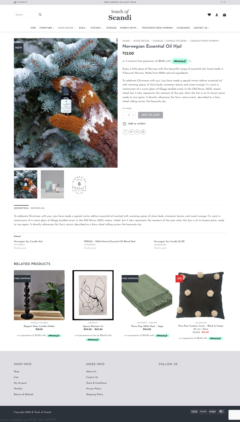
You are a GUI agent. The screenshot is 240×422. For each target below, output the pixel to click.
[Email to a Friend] (137, 132)
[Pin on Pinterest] (143, 132)
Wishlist (18, 389)
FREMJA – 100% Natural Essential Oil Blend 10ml (110, 241)
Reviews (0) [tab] (38, 208)
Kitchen (95, 28)
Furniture (46, 28)
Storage (111, 28)
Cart (16, 377)
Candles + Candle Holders (170, 41)
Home (126, 41)
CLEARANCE (183, 28)
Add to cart (150, 115)
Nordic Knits (128, 28)
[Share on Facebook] (125, 132)
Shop (16, 371)
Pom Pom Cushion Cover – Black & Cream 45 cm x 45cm (200, 327)
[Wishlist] (209, 14)
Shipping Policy (94, 394)
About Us (91, 371)
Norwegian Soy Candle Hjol (28, 241)
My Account (20, 383)
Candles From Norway (204, 41)
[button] (216, 14)
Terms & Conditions (96, 383)
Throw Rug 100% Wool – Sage (147, 326)
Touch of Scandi (42, 412)
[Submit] (40, 15)
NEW (33, 28)
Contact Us (200, 28)
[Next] (111, 103)
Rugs (82, 28)
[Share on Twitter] (131, 132)
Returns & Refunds (23, 394)
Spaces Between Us (93, 326)
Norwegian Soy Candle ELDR (169, 241)
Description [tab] (21, 208)
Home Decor (65, 28)
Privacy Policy (93, 389)
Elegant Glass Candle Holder (39, 326)
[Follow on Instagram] (224, 2)
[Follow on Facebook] (221, 2)
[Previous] (20, 103)
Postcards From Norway (157, 28)
